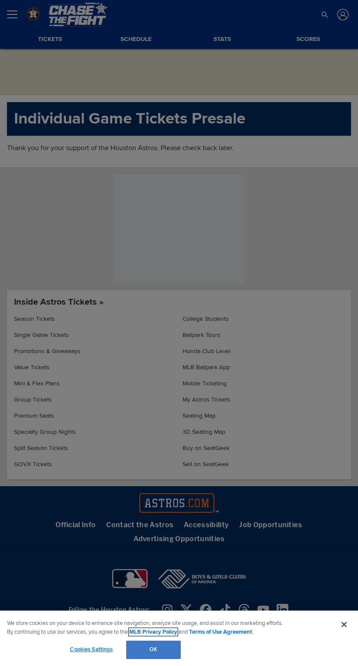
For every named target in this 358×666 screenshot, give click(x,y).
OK (153, 649)
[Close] (344, 624)
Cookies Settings (91, 649)
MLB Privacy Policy (153, 631)
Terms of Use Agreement (220, 631)
